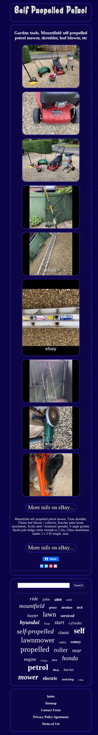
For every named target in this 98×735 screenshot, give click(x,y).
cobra (62, 642)
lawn (49, 614)
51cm (47, 623)
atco (54, 660)
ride (34, 598)
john (46, 599)
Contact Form (51, 710)
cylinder (75, 623)
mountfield (31, 606)
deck (80, 607)
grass (53, 607)
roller (61, 650)
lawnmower (37, 640)
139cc (81, 680)
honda (70, 658)
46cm (56, 670)
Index (51, 696)
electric (50, 678)
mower (28, 677)
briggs (44, 660)
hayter (32, 615)
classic (63, 632)
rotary (76, 641)
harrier (69, 670)
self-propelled (35, 631)
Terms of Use (51, 724)
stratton (66, 607)
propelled (35, 649)
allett (58, 599)
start (59, 622)
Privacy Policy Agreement (51, 717)
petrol (38, 667)
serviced (67, 615)
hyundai (29, 622)
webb (69, 599)
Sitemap (51, 703)
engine (30, 659)
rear (76, 650)
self (79, 630)
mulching (68, 679)
